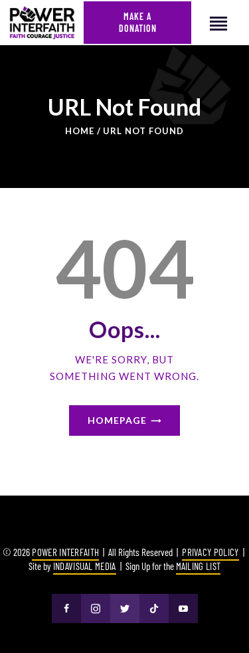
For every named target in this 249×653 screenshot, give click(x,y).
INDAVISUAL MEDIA (84, 566)
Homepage (117, 420)
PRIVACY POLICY (210, 552)
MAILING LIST (198, 566)
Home (79, 131)
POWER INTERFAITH (65, 552)
